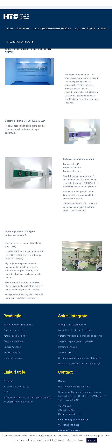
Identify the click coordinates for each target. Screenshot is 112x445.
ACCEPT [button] (91, 440)
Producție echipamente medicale (52, 28)
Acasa (10, 28)
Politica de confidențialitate (17, 386)
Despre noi (23, 28)
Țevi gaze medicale (13, 341)
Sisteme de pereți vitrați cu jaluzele (75, 341)
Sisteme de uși (66, 352)
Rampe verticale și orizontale (18, 324)
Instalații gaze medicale (15, 336)
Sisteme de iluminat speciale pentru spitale (79, 358)
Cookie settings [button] (75, 440)
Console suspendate (14, 330)
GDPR (6, 392)
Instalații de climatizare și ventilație (75, 330)
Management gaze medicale (72, 324)
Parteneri (8, 381)
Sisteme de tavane (67, 347)
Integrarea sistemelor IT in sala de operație (79, 363)
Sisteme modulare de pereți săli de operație (80, 336)
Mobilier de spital (12, 352)
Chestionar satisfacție (19, 41)
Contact (103, 28)
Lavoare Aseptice (12, 347)
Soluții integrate (85, 28)
